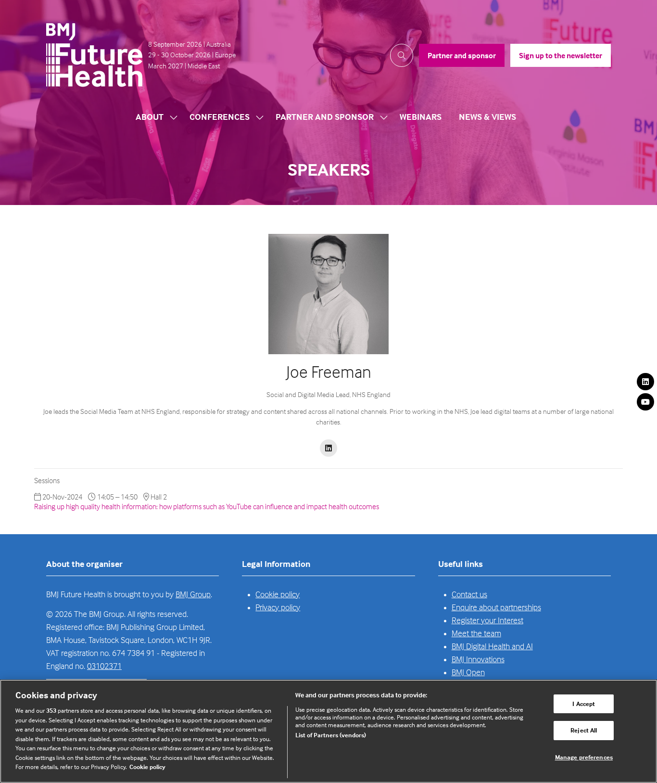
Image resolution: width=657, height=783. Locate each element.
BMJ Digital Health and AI (492, 646)
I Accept (583, 703)
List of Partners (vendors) (330, 735)
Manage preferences (584, 757)
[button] (401, 55)
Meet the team (476, 633)
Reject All (583, 730)
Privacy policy (277, 607)
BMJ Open (468, 672)
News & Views (487, 116)
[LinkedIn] (645, 381)
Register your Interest (487, 620)
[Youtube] (645, 402)
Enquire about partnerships (496, 607)
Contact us (469, 594)
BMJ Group (193, 594)
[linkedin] (328, 448)
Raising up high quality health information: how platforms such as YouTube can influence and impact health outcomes (206, 506)
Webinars (421, 116)
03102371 (104, 665)
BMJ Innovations (478, 659)
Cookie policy (277, 594)
